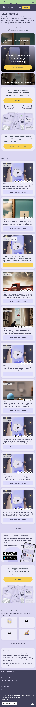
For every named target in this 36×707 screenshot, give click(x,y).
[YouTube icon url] (9, 680)
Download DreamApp (18, 146)
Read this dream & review (18, 192)
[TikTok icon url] (16, 680)
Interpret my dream (18, 67)
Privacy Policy (5, 686)
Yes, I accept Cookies (9, 703)
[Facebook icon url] (5, 680)
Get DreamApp (18, 265)
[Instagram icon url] (12, 680)
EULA (3, 690)
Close (32, 703)
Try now (26, 7)
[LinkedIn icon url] (2, 680)
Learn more (5, 700)
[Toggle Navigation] (33, 8)
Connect (20, 3)
